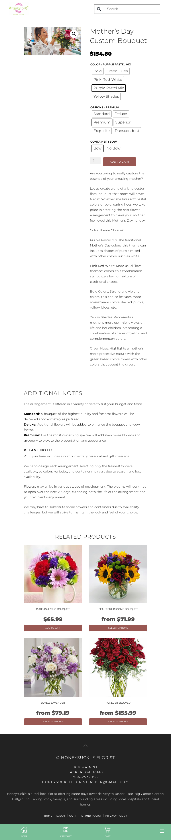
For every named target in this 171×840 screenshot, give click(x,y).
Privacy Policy (116, 815)
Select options (118, 628)
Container (98, 141)
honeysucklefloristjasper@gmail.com (85, 782)
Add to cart (119, 161)
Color (95, 64)
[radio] (97, 71)
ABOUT (60, 815)
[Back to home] (18, 9)
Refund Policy (91, 815)
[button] (162, 831)
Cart (72, 815)
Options (96, 107)
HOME (48, 815)
